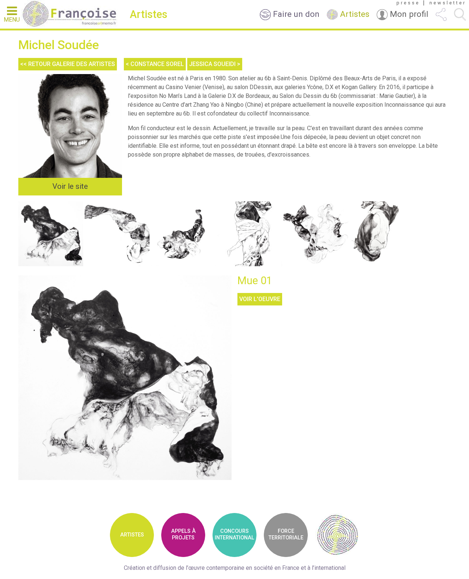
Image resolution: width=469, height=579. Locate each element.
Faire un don (295, 14)
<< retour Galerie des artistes (67, 64)
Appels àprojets (183, 534)
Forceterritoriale (286, 534)
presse (408, 3)
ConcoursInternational (234, 534)
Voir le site (70, 186)
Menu (12, 19)
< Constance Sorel (155, 64)
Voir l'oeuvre (259, 299)
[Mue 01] (125, 377)
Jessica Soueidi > (214, 64)
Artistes (353, 14)
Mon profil (408, 14)
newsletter (447, 3)
